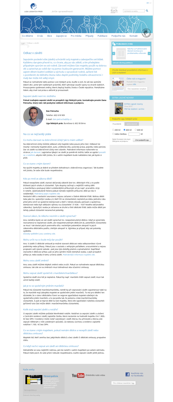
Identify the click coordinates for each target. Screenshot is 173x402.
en (148, 2)
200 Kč (117, 130)
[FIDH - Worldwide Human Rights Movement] (114, 10)
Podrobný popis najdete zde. (47, 193)
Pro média (76, 35)
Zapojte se (61, 35)
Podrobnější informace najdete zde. (79, 254)
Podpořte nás (118, 35)
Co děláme (27, 35)
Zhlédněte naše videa (95, 375)
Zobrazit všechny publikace (123, 63)
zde (134, 84)
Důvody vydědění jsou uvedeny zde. (39, 233)
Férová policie (51, 376)
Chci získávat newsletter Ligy (123, 383)
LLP (22, 43)
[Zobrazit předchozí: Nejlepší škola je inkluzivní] (114, 53)
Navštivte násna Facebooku (137, 374)
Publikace (102, 35)
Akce (49, 35)
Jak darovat (36, 152)
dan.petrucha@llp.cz (62, 119)
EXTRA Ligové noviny (133, 104)
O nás (40, 35)
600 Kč (140, 130)
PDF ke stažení (130, 109)
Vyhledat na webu (131, 11)
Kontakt (134, 35)
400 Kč (128, 130)
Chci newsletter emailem (137, 89)
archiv (141, 109)
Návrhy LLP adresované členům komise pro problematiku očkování (137, 50)
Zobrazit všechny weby (31, 395)
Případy (89, 35)
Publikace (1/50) (124, 44)
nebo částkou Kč (129, 134)
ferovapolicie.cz (30, 390)
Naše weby (29, 369)
